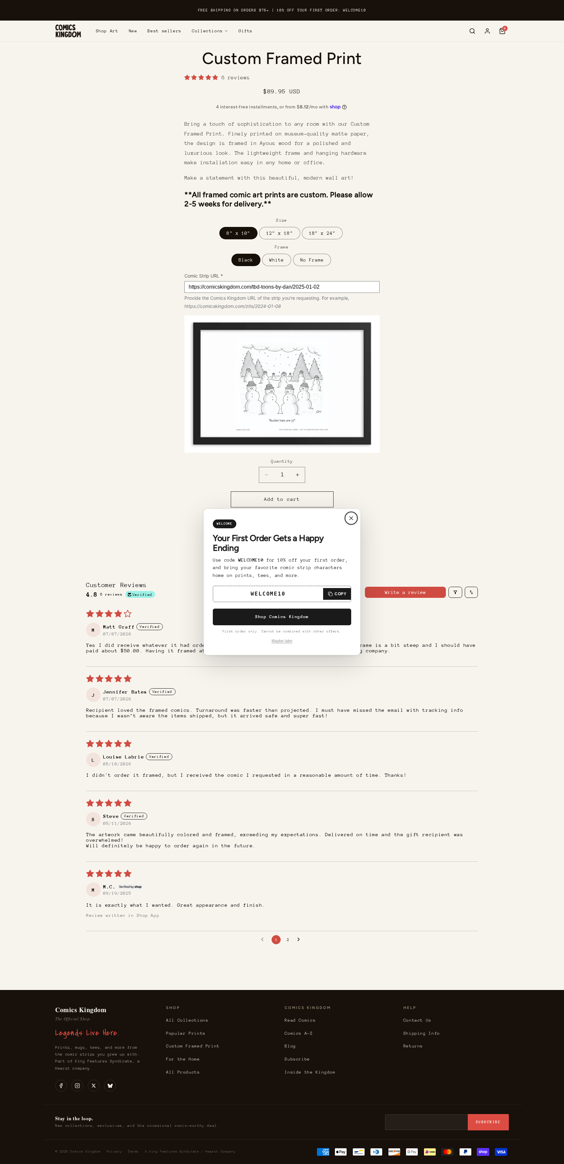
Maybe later (282, 641)
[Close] (351, 518)
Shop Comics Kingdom (282, 616)
